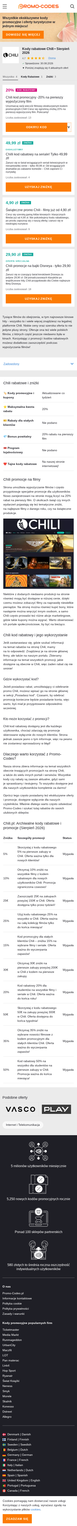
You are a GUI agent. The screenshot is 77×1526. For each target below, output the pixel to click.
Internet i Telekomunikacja (23, 1124)
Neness (7, 1386)
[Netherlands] (4, 1470)
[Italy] (4, 1465)
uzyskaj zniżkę (38, 187)
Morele (6, 1396)
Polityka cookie (12, 1303)
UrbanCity (8, 1345)
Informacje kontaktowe (17, 1298)
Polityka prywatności (15, 1308)
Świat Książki (10, 1380)
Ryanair (7, 1375)
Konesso (8, 1406)
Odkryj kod (36, 127)
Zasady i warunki (13, 1313)
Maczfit (7, 1350)
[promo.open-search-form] (72, 6)
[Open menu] (4, 6)
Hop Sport (9, 1370)
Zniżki (49, 76)
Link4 (5, 1365)
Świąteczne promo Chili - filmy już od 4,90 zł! (38, 210)
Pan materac (10, 1360)
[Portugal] (4, 1485)
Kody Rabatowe (30, 76)
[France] (4, 1460)
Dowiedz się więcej (23, 34)
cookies (35, 1509)
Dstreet (7, 1411)
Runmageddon (12, 1340)
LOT (5, 1355)
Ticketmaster (10, 1329)
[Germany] (4, 1455)
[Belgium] (4, 1450)
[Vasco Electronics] (20, 1109)
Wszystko (8, 76)
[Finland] (4, 1439)
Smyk (6, 1391)
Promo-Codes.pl (13, 1293)
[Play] (57, 1109)
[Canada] (4, 1491)
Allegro (6, 1416)
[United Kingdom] (4, 1480)
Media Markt (10, 1334)
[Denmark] (4, 1434)
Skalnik (7, 1401)
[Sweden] (4, 1444)
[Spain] (4, 1475)
